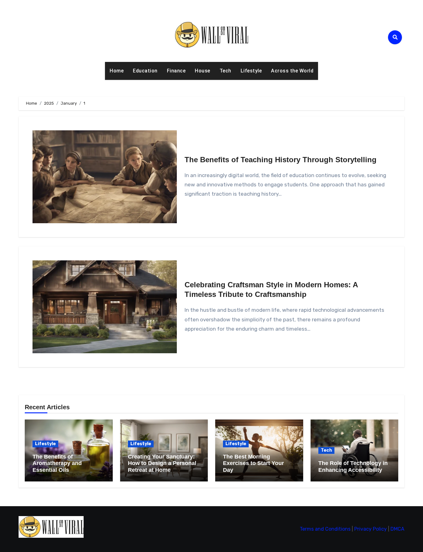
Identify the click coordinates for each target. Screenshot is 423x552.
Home (117, 71)
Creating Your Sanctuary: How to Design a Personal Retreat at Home (162, 463)
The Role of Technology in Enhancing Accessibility (353, 466)
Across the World (292, 71)
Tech (225, 71)
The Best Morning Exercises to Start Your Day (253, 463)
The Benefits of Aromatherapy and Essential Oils (57, 463)
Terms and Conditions (325, 529)
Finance (176, 71)
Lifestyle (251, 71)
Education (145, 71)
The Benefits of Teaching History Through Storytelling (281, 159)
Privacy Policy (370, 529)
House (202, 71)
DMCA (397, 529)
